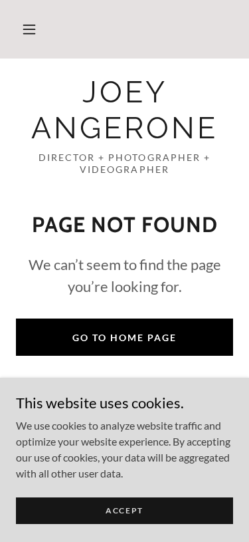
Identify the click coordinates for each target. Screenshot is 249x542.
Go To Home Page (124, 337)
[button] (29, 29)
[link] (124, 110)
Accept (124, 510)
